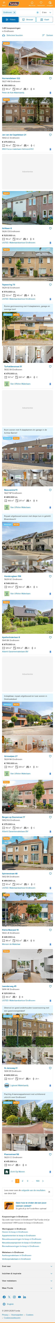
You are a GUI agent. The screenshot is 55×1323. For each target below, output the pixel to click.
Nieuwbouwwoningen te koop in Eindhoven (21, 1239)
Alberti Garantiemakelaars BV (15, 651)
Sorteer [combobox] (49, 35)
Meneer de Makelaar (11, 944)
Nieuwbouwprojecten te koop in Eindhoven (21, 1242)
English (10, 1304)
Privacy (5, 1315)
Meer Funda (7, 1288)
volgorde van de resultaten (33, 1190)
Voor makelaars (9, 1281)
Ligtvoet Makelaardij (19, 1085)
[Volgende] (43, 1181)
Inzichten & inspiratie (11, 1273)
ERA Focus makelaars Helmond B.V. (18, 149)
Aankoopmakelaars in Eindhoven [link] (16, 1255)
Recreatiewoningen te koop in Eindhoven (20, 1246)
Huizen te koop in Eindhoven (15, 1232)
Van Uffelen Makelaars (20, 384)
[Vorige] (12, 1181)
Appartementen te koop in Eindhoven (19, 1235)
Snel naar (6, 1266)
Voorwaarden (17, 1315)
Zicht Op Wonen (17, 1171)
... (32, 1181)
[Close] (14, 12)
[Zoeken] (37, 12)
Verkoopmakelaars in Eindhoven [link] (16, 1259)
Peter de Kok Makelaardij (13, 92)
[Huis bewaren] (50, 78)
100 (37, 1181)
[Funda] (17, 3)
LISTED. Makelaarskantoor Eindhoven (18, 242)
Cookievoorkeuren (12, 1318)
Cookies (29, 1315)
